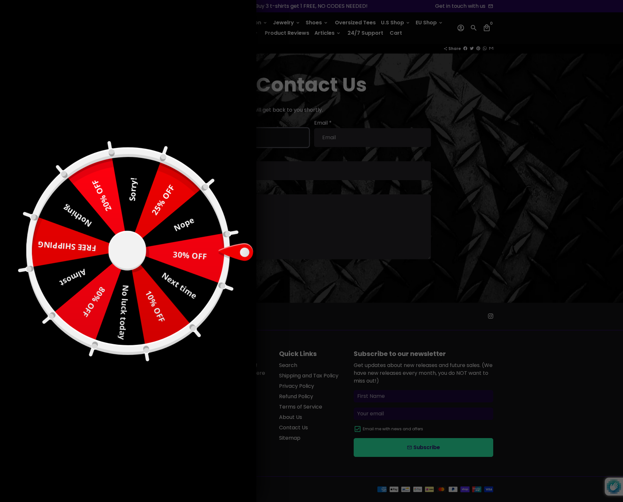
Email (158, 262)
